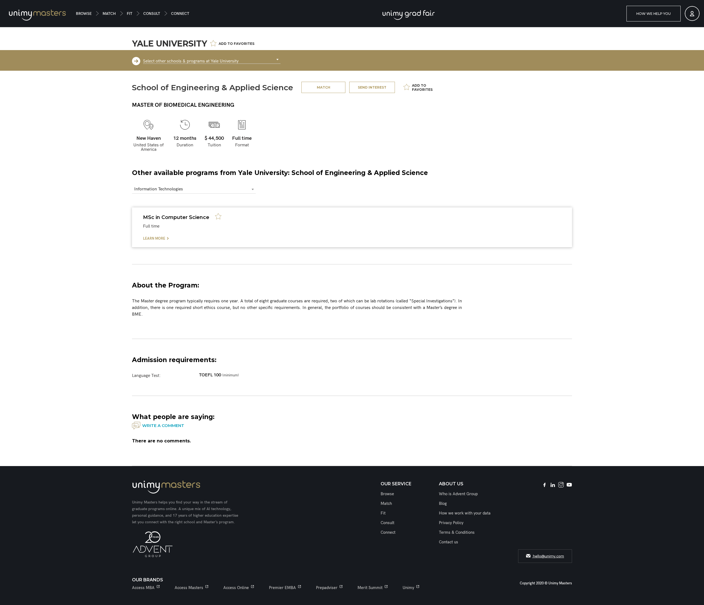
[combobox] (211, 60)
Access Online (236, 587)
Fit (129, 13)
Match (109, 13)
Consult (151, 13)
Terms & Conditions (457, 532)
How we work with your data (465, 513)
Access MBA (143, 587)
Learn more (154, 238)
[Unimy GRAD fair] (409, 15)
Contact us (448, 542)
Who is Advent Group (458, 493)
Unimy (408, 587)
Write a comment (163, 425)
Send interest (372, 87)
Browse (84, 13)
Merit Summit (370, 587)
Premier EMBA (282, 587)
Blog (443, 503)
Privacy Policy (451, 522)
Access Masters (189, 587)
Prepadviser (326, 587)
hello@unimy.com (548, 556)
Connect (180, 13)
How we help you (653, 14)
